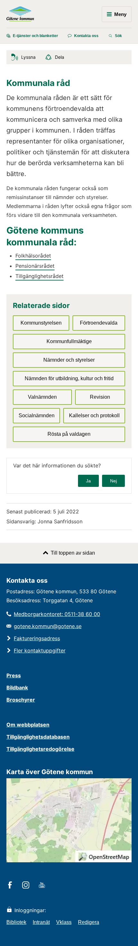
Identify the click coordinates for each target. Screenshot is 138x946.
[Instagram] (26, 885)
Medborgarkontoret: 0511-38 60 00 (57, 614)
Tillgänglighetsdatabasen (38, 737)
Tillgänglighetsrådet (39, 276)
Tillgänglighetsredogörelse (40, 749)
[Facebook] (11, 885)
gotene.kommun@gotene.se (48, 626)
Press (13, 675)
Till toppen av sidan (73, 553)
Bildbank (17, 687)
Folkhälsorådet (33, 255)
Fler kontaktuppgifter (39, 650)
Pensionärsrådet (35, 266)
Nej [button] (113, 480)
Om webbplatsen (27, 724)
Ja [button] (88, 480)
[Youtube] (42, 885)
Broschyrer (20, 699)
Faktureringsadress (37, 638)
